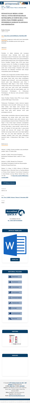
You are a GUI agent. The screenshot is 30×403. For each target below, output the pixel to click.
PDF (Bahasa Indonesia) (9, 183)
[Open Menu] (1, 2)
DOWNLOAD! (15, 259)
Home (2, 6)
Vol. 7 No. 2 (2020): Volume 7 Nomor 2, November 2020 (13, 7)
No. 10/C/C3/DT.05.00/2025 (15, 220)
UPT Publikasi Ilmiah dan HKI (16, 382)
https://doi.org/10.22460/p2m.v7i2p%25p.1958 (15, 35)
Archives (8, 6)
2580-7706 (12, 386)
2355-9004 (21, 386)
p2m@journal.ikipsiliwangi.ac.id (17, 395)
